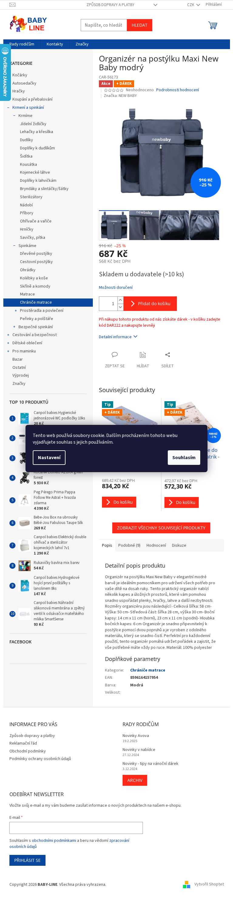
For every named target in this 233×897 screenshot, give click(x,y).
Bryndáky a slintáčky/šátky (44, 189)
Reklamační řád (23, 743)
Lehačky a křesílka (36, 132)
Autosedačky (24, 83)
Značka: (120, 96)
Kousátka (28, 165)
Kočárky (19, 75)
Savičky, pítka (32, 238)
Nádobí (26, 205)
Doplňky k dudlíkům (37, 148)
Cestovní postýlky (36, 262)
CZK (191, 5)
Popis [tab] (107, 545)
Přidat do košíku (154, 303)
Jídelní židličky (33, 124)
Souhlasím (184, 457)
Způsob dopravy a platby (110, 5)
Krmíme (25, 116)
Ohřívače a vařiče (36, 221)
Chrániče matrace (36, 302)
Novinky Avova (136, 736)
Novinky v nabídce (139, 750)
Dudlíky (26, 140)
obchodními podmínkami (54, 841)
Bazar (17, 359)
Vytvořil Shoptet (209, 885)
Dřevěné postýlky (36, 254)
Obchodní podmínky (27, 751)
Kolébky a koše (34, 278)
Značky (18, 384)
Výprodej (20, 375)
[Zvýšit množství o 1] (120, 300)
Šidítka (26, 156)
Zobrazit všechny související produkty (161, 528)
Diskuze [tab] (179, 545)
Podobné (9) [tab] (129, 545)
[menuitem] (21, 44)
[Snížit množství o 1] (120, 307)
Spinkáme (27, 246)
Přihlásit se (27, 860)
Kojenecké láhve (35, 172)
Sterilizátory (31, 197)
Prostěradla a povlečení (41, 311)
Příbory (26, 213)
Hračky (18, 91)
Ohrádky (27, 270)
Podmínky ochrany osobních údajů (40, 759)
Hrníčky (26, 229)
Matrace (27, 294)
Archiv (134, 780)
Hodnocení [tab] (156, 545)
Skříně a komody (35, 286)
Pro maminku (24, 351)
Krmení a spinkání (28, 108)
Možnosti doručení (116, 288)
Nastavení (49, 457)
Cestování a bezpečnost (34, 335)
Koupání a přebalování (32, 99)
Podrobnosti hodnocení (177, 90)
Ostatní (19, 368)
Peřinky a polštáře (36, 319)
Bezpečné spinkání (36, 327)
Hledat (139, 25)
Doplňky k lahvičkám (38, 181)
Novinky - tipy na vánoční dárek (150, 764)
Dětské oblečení (27, 343)
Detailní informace (115, 337)
